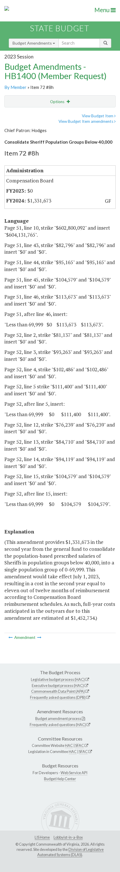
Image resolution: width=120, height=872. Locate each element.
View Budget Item (98, 116)
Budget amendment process (58, 718)
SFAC (79, 745)
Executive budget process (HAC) (58, 685)
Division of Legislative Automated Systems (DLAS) (70, 852)
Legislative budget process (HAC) (58, 679)
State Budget (59, 28)
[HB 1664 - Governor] (39, 637)
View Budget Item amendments (86, 121)
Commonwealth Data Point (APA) (58, 691)
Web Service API (74, 772)
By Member (15, 87)
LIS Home (42, 837)
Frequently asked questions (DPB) (58, 697)
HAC (69, 745)
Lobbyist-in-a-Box (68, 837)
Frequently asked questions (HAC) (58, 724)
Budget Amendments (33, 43)
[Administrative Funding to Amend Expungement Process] (10, 637)
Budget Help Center (60, 778)
